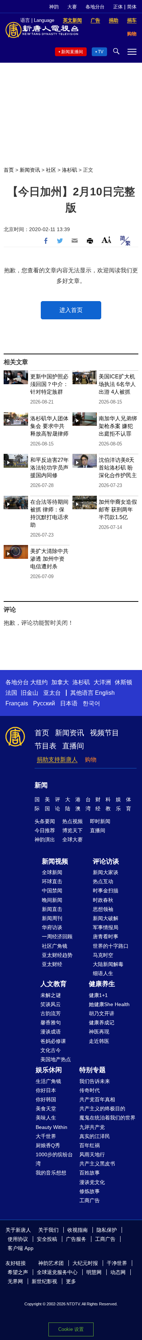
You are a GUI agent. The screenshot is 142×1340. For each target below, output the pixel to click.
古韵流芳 (50, 1013)
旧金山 (29, 693)
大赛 (72, 6)
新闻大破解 (105, 918)
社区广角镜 (54, 946)
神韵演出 (45, 839)
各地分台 (95, 6)
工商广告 (89, 1200)
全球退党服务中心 (57, 1272)
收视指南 (77, 1230)
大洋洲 (102, 682)
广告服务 (76, 1239)
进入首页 (71, 310)
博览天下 (72, 830)
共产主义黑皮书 (97, 1163)
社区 (51, 170)
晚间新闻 (52, 900)
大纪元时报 (85, 1263)
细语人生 (103, 973)
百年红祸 (89, 1145)
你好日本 (46, 1090)
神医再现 (99, 1032)
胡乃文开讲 (101, 1013)
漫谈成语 (50, 1032)
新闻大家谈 (105, 872)
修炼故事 (89, 1191)
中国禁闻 (52, 890)
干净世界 (117, 1263)
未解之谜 (50, 995)
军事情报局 (105, 927)
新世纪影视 (44, 1281)
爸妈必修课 (53, 1041)
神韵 (54, 6)
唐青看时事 (105, 936)
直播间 (73, 746)
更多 (71, 1281)
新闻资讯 (30, 170)
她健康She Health (109, 1004)
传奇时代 (89, 1090)
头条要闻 (45, 821)
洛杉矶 (69, 170)
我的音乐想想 (51, 1173)
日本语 (69, 703)
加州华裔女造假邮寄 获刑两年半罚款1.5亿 (118, 509)
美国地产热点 (55, 1059)
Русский (44, 703)
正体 (118, 6)
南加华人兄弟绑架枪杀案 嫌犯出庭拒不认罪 (118, 426)
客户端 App (20, 1248)
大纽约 (39, 682)
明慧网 (94, 1272)
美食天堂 (46, 1108)
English (105, 693)
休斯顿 (123, 682)
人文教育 (53, 984)
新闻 (41, 785)
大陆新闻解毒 (108, 964)
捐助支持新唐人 (57, 759)
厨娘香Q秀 (48, 1145)
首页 (9, 170)
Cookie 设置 (71, 1329)
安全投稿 (47, 1239)
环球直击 (52, 881)
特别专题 (92, 1070)
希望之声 (18, 1272)
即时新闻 (100, 821)
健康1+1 (98, 995)
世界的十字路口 (111, 946)
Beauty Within (51, 1127)
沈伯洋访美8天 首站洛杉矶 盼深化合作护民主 (118, 467)
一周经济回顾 (57, 936)
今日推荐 (45, 830)
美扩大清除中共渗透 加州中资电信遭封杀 (49, 558)
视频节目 (104, 733)
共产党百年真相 (97, 1099)
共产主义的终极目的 (102, 1108)
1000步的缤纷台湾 (54, 1159)
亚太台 (52, 693)
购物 (90, 759)
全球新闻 (52, 872)
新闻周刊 (52, 918)
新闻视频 (55, 861)
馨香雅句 (50, 1022)
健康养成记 (101, 1022)
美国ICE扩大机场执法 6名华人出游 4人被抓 (117, 384)
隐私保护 (106, 1230)
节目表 (45, 746)
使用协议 (18, 1239)
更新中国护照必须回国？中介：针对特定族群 (49, 384)
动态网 (118, 1272)
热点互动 (103, 881)
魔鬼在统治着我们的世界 (107, 1118)
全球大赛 (72, 839)
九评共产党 (92, 1127)
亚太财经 (52, 964)
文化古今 (50, 1050)
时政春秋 (103, 900)
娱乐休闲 (49, 1070)
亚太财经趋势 (57, 955)
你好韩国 (46, 1099)
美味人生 (46, 1118)
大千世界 (46, 1136)
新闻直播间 (72, 51)
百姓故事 (89, 1173)
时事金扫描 (105, 890)
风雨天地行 (92, 1154)
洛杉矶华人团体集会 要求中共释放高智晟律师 (49, 426)
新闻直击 (52, 909)
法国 (11, 693)
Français (16, 703)
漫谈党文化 (92, 1182)
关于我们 (48, 1230)
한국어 (91, 703)
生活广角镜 (48, 1081)
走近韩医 (99, 1041)
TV (100, 51)
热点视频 (72, 821)
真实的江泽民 (94, 1136)
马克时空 (103, 955)
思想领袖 (103, 909)
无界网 (15, 1281)
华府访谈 (52, 927)
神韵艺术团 (51, 1263)
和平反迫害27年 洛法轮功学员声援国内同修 (49, 467)
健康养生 (102, 984)
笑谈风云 (50, 1004)
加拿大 (60, 682)
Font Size (106, 240)
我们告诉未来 (94, 1081)
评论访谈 (106, 861)
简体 (132, 6)
